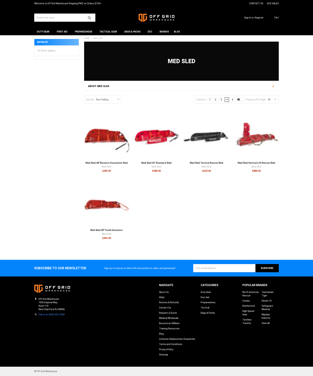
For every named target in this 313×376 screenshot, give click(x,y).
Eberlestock (248, 306)
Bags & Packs (132, 31)
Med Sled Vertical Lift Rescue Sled (256, 163)
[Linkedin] (244, 3)
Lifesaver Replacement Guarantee (177, 339)
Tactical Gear (108, 31)
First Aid (62, 31)
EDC (150, 31)
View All (266, 323)
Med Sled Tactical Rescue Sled (206, 163)
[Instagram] (227, 3)
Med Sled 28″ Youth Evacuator (106, 230)
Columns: (201, 99)
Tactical (205, 307)
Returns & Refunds (169, 302)
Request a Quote (168, 313)
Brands (164, 31)
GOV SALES (273, 3)
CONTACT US (256, 3)
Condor (246, 300)
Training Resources (169, 328)
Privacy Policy (166, 349)
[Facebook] (233, 3)
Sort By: (90, 99)
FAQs (161, 297)
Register (259, 17)
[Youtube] (239, 3)
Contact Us (165, 307)
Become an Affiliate (169, 323)
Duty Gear (43, 31)
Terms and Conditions (170, 344)
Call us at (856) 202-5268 (51, 314)
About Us (164, 292)
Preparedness (83, 31)
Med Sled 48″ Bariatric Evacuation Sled (107, 163)
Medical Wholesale (169, 318)
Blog (177, 31)
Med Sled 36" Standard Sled (156, 163)
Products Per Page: (256, 99)
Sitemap (163, 354)
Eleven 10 (267, 300)
